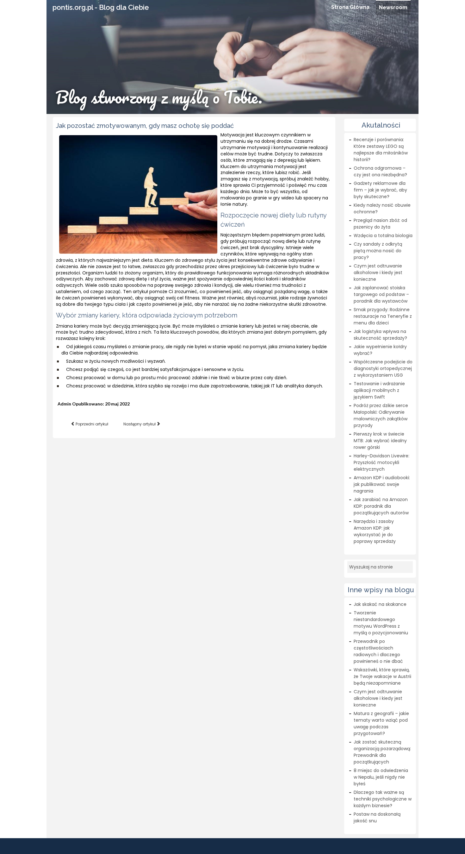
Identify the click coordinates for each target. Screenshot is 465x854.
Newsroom (393, 7)
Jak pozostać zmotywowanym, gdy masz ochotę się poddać (145, 125)
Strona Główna (350, 7)
